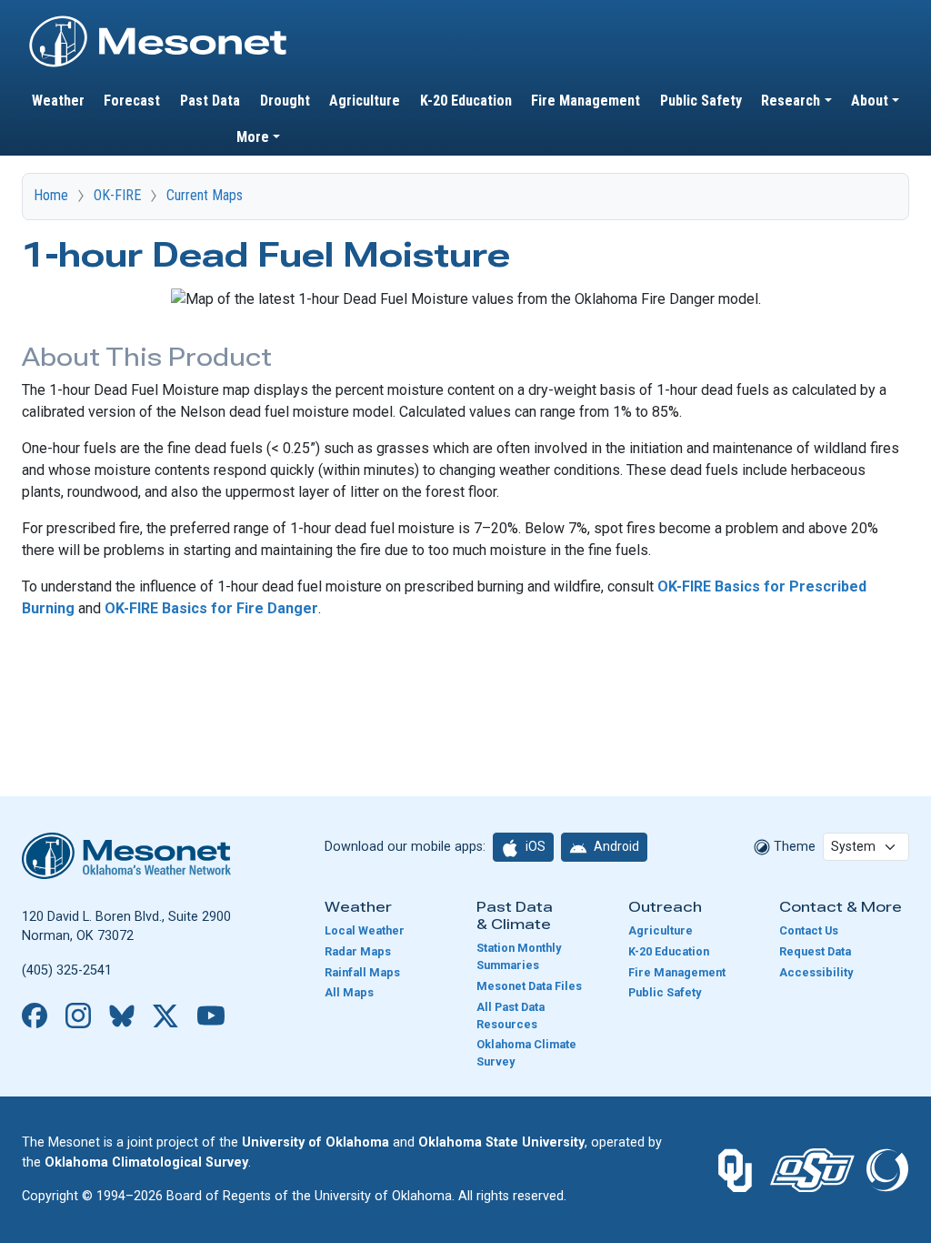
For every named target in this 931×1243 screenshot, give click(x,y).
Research (790, 100)
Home (51, 195)
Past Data (210, 100)
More (252, 137)
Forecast (132, 100)
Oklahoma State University (501, 1142)
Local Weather (365, 930)
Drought (285, 100)
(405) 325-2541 (67, 970)
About (869, 100)
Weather (58, 100)
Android (615, 846)
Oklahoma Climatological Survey (146, 1162)
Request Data (815, 951)
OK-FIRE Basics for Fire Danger (211, 608)
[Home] (158, 20)
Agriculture (364, 100)
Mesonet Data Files (529, 986)
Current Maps (204, 195)
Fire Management (585, 100)
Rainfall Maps (362, 972)
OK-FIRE (117, 195)
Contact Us (808, 930)
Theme (793, 846)
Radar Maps (358, 951)
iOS (534, 846)
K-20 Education (466, 100)
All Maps (349, 992)
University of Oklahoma (315, 1142)
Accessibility (816, 972)
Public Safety (701, 100)
